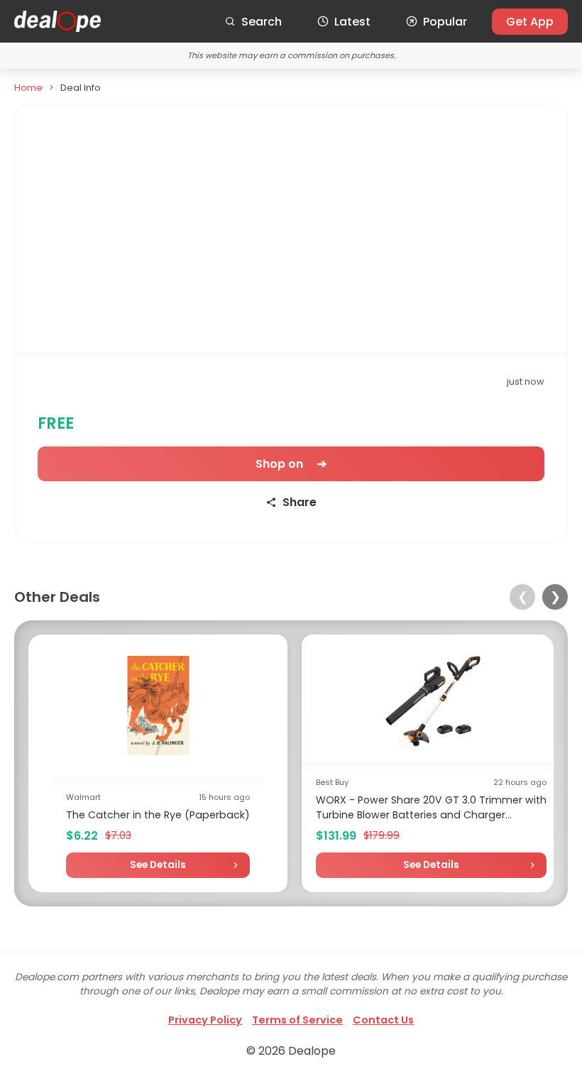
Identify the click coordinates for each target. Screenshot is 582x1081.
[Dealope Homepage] (57, 21)
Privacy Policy (205, 1020)
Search (261, 21)
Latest (352, 21)
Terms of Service (297, 1020)
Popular (445, 21)
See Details (158, 865)
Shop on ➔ (291, 464)
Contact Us (383, 1020)
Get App (530, 21)
